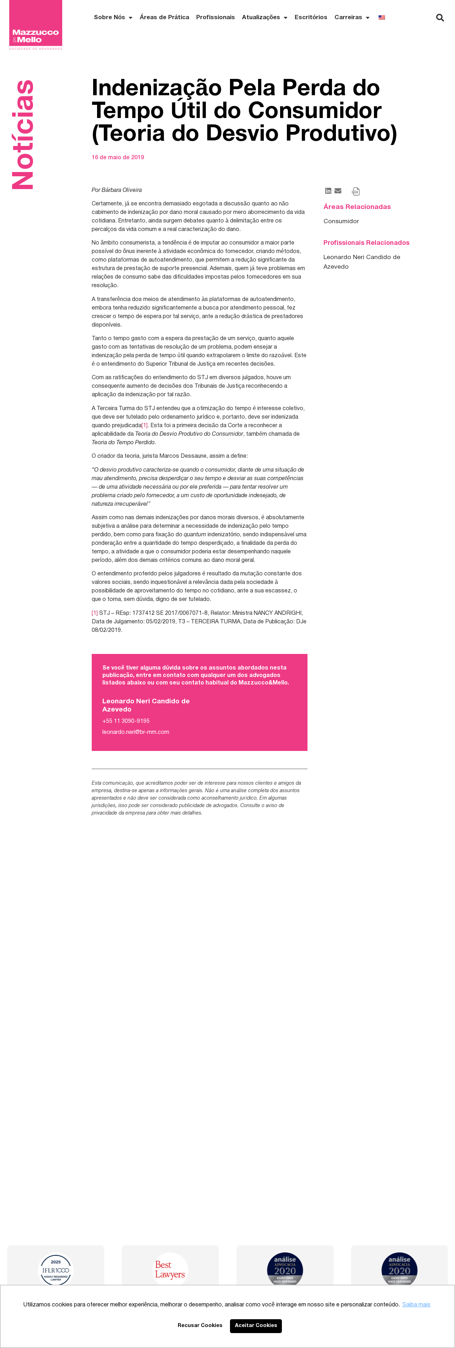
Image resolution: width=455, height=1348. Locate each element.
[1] (144, 425)
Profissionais (215, 17)
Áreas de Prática (164, 17)
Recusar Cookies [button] (200, 1325)
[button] (440, 18)
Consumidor (341, 221)
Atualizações (261, 17)
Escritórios (311, 17)
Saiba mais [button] (416, 1305)
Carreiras (348, 17)
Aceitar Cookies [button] (256, 1325)
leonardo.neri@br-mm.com (135, 732)
